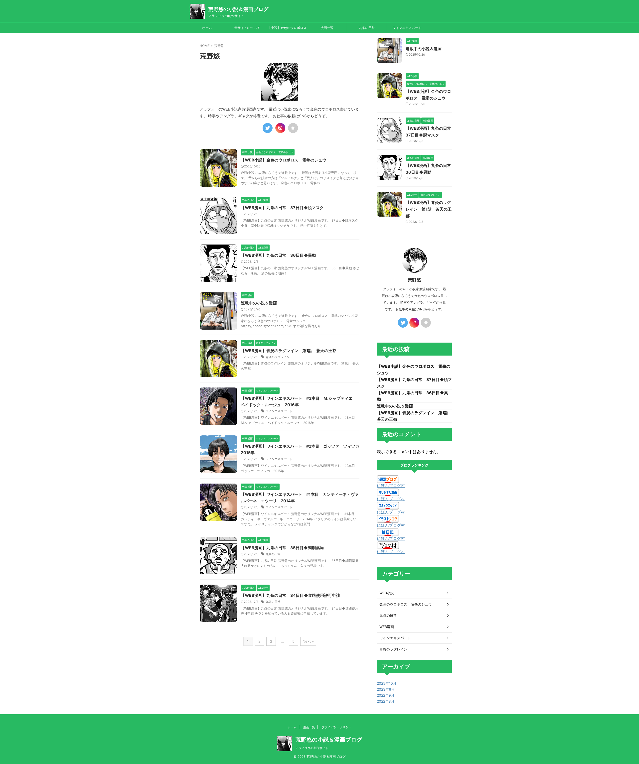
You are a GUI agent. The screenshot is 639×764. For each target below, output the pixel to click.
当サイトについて (247, 28)
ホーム (207, 28)
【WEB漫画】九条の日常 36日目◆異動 (278, 255)
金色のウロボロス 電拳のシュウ (405, 604)
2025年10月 (386, 683)
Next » (308, 641)
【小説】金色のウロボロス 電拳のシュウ (287, 29)
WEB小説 (386, 593)
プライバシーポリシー (336, 727)
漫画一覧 (326, 28)
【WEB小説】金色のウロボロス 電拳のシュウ (283, 159)
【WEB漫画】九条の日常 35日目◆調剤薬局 (282, 547)
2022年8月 (385, 701)
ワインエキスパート (407, 28)
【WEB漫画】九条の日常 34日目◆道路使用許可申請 (290, 595)
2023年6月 (386, 689)
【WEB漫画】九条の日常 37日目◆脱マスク (282, 207)
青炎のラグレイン (278, 357)
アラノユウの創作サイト (312, 748)
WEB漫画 (386, 627)
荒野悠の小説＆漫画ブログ (238, 9)
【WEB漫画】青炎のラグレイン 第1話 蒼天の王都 (288, 350)
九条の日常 (367, 28)
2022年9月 (385, 695)
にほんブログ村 (391, 485)
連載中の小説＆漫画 (259, 302)
